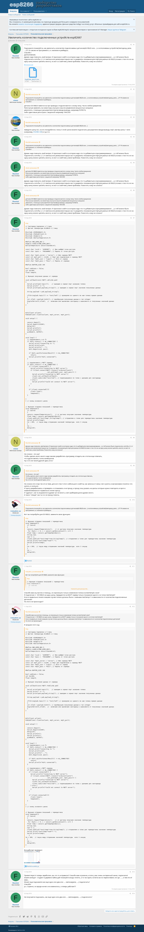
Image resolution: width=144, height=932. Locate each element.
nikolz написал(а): (31, 168)
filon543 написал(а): (32, 94)
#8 (134, 437)
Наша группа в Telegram (117, 30)
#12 (133, 606)
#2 (134, 89)
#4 (134, 137)
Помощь (129, 926)
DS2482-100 (37, 132)
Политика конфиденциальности (114, 926)
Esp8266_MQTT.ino (32, 79)
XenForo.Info (21, 930)
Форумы (13, 11)
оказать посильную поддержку (30, 24)
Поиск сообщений (28, 15)
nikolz (15, 100)
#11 (133, 566)
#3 (134, 117)
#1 (134, 44)
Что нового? (25, 11)
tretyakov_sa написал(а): (33, 572)
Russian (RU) (14, 926)
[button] (31, 11)
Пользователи (39, 11)
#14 (133, 893)
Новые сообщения (14, 15)
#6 (134, 190)
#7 (134, 218)
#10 (133, 500)
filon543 (12, 41)
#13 (133, 872)
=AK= (16, 128)
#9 (134, 465)
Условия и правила (95, 926)
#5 (134, 163)
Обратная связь (82, 926)
